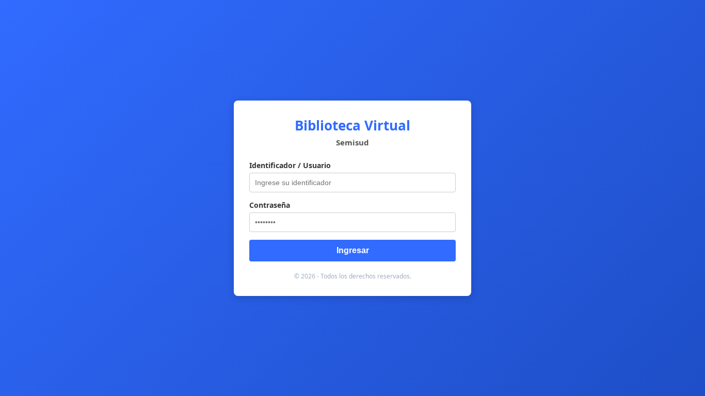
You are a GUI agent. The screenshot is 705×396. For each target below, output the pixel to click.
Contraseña (269, 205)
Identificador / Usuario (290, 165)
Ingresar (353, 250)
